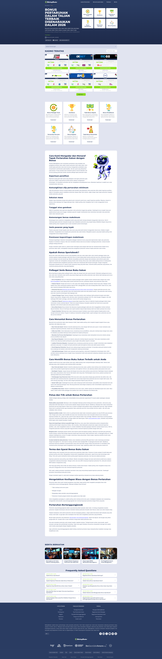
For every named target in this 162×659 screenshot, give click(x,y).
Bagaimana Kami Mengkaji (98, 612)
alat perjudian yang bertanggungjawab (79, 517)
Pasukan (61, 619)
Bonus (60, 609)
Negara (61, 614)
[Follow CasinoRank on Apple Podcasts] (116, 633)
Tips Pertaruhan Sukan (78, 612)
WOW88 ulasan (105, 89)
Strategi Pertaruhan (78, 609)
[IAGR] (52, 645)
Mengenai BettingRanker (99, 609)
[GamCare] (68, 645)
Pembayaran (61, 612)
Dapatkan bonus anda (56, 68)
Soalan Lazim (78, 619)
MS (46, 633)
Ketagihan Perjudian (53, 657)
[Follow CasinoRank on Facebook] (100, 633)
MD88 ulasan (105, 70)
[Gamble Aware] (96, 645)
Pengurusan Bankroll (78, 616)
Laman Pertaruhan (85, 2)
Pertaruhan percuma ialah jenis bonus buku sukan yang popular (77, 289)
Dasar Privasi (73, 657)
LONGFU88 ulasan (57, 70)
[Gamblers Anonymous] (59, 645)
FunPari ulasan (57, 89)
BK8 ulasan (81, 89)
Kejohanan (60, 616)
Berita (115, 2)
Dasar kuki (64, 657)
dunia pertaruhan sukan (94, 418)
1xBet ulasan (81, 70)
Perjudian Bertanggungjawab (78, 614)
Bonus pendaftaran (55, 281)
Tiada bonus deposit (67, 301)
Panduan (109, 2)
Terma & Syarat (110, 657)
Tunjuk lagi (80, 94)
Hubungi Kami (98, 616)
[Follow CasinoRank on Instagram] (103, 633)
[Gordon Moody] (79, 645)
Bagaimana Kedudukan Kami (99, 614)
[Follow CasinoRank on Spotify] (112, 633)
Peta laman (98, 619)
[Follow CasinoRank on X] (106, 633)
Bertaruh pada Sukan (98, 2)
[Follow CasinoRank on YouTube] (109, 633)
